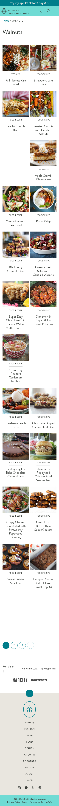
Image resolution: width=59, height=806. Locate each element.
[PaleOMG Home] (15, 11)
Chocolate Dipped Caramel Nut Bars (43, 425)
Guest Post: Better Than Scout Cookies (43, 526)
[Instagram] (19, 787)
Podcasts (29, 761)
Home (6, 20)
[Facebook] (26, 787)
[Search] (48, 11)
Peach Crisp (43, 221)
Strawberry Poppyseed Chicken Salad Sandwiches (43, 474)
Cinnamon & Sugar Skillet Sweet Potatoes (43, 320)
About (29, 773)
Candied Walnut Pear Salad (15, 223)
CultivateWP (45, 802)
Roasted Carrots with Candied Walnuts (43, 130)
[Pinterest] (40, 787)
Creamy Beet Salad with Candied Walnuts (43, 271)
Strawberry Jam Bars (43, 82)
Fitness (29, 722)
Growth (29, 754)
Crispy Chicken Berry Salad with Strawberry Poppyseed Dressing (16, 530)
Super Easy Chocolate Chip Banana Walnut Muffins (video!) (15, 322)
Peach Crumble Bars (15, 128)
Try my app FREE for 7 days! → (29, 3)
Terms (24, 802)
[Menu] (55, 11)
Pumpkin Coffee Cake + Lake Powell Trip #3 (43, 583)
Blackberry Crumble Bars (15, 269)
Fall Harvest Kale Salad (16, 82)
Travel (29, 735)
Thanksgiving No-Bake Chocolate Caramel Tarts (15, 473)
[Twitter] (33, 787)
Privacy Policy (13, 802)
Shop (29, 780)
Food (29, 741)
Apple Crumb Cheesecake (43, 177)
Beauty (29, 748)
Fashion (29, 729)
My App (29, 767)
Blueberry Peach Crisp (16, 425)
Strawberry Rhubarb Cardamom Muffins (15, 375)
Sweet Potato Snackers (15, 581)
